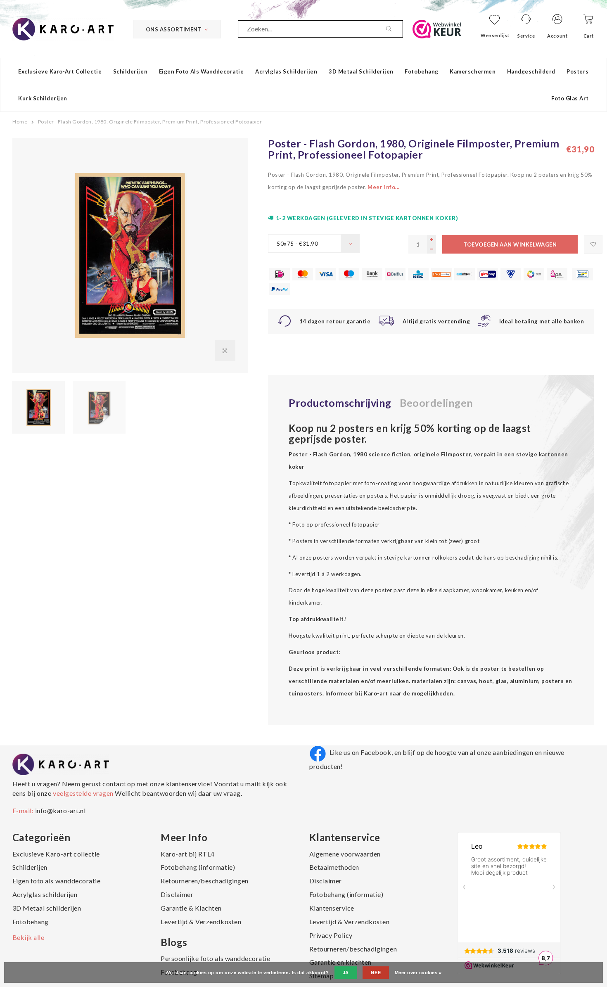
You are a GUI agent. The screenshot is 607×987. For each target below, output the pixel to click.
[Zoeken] (394, 29)
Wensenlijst (495, 35)
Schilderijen (130, 71)
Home (19, 122)
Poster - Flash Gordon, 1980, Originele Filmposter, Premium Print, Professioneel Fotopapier (150, 122)
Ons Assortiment (174, 29)
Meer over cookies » (418, 972)
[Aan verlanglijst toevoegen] (593, 244)
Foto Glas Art (570, 98)
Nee (376, 972)
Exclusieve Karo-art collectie (60, 71)
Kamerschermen (473, 71)
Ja (346, 972)
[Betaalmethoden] (279, 274)
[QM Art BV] (63, 28)
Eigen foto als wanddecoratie (201, 71)
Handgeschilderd (531, 71)
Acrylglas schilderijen (286, 71)
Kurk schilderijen (42, 98)
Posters (578, 71)
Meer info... (383, 187)
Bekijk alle (28, 937)
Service (526, 35)
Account (557, 35)
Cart (588, 35)
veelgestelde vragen (83, 793)
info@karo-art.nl (60, 810)
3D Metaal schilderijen (361, 71)
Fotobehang (421, 71)
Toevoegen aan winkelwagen (510, 244)
